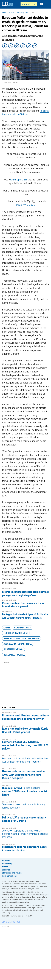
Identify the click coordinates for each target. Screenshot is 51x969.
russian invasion (13, 649)
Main (4, 12)
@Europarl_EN (18, 179)
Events (5, 866)
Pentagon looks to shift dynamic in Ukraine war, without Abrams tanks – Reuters (25, 616)
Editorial (6, 869)
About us (6, 860)
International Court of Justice (21, 638)
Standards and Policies (12, 872)
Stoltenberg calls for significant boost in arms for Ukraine (24, 848)
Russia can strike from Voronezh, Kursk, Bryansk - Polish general (23, 604)
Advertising (7, 863)
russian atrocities (14, 654)
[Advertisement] (25, 683)
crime (7, 627)
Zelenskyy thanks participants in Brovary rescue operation (23, 806)
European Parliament (16, 632)
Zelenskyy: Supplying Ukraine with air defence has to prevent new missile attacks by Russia (25, 834)
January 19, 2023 (25, 205)
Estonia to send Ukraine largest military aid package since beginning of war (25, 593)
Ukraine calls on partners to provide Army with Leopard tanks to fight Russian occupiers (23, 774)
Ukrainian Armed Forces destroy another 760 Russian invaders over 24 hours (24, 791)
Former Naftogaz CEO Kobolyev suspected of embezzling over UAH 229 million (25, 745)
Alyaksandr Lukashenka (18, 643)
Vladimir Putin (22, 627)
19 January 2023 (22, 13)
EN (41, 4)
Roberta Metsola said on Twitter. (25, 112)
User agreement (9, 875)
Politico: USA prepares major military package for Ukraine (24, 819)
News (11, 12)
